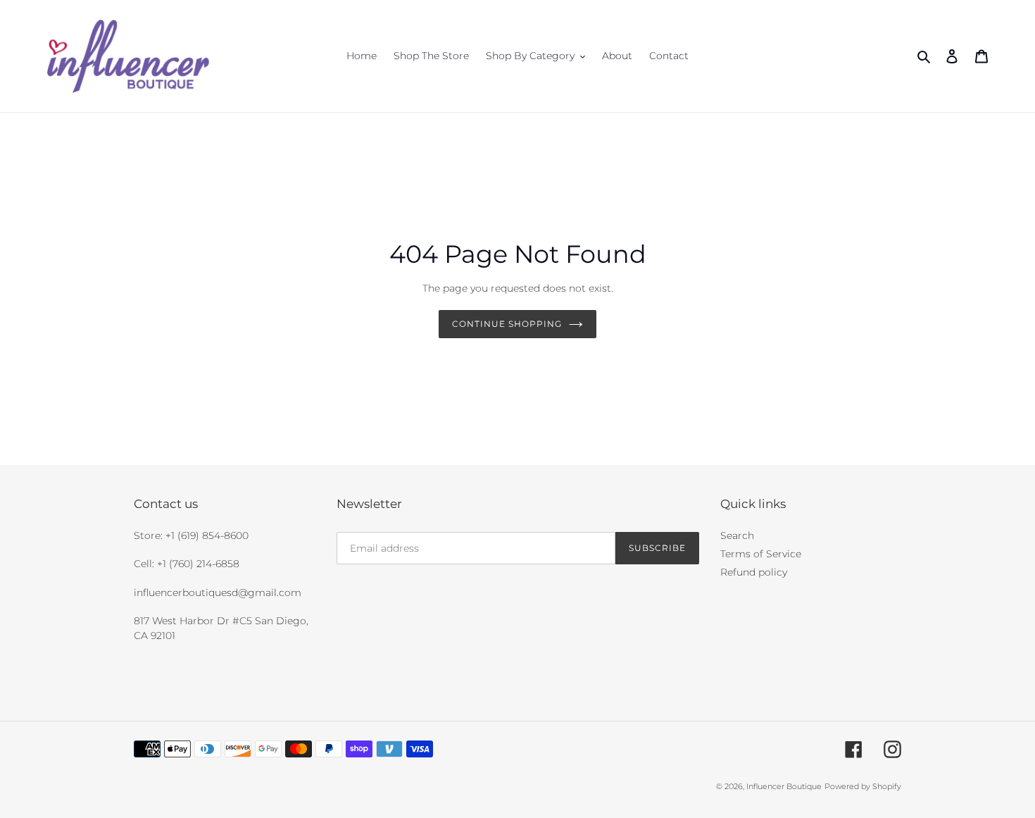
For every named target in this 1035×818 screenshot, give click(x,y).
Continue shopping (506, 323)
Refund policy (753, 572)
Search (737, 535)
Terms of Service (760, 553)
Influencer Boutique (784, 786)
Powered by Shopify (862, 786)
